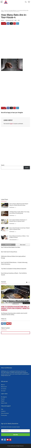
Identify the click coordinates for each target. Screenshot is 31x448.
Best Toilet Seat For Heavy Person (9, 252)
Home (2, 10)
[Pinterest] (10, 323)
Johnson (2, 20)
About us (3, 384)
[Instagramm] (5, 323)
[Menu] (1, 2)
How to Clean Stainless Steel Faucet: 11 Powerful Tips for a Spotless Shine (18, 220)
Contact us (3, 411)
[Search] (25, 2)
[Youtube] (7, 323)
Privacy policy (4, 415)
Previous (2, 292)
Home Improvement (13, 239)
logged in (12, 123)
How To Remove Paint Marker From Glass (10, 247)
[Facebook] (2, 323)
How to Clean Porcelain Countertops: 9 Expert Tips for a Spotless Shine (19, 228)
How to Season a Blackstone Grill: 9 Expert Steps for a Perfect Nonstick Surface (18, 204)
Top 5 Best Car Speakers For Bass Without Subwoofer (13, 268)
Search (2, 165)
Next (28, 292)
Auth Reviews (11, 207)
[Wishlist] (29, 2)
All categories (4, 397)
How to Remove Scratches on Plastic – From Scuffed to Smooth (19, 236)
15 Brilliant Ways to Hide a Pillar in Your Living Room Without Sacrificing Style (19, 212)
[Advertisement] (15, 42)
